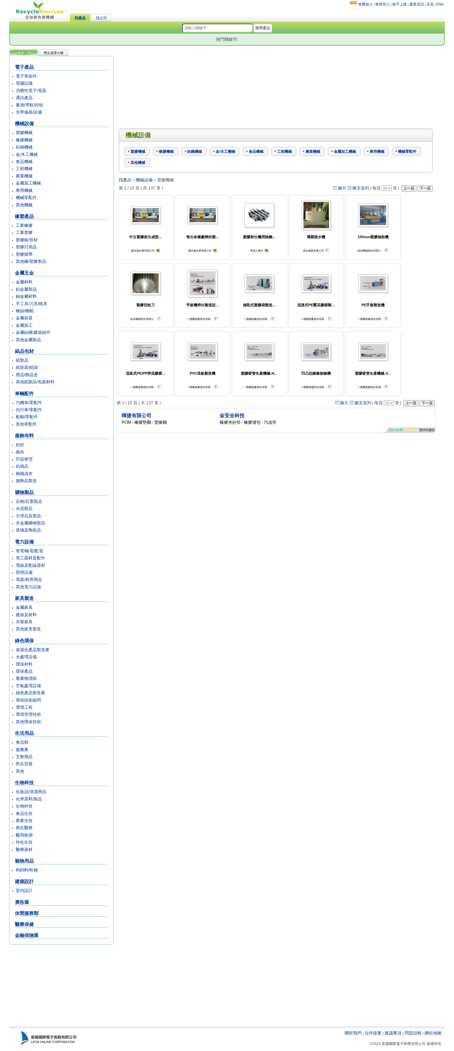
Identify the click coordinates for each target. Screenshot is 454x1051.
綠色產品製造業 (30, 693)
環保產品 (24, 671)
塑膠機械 (24, 132)
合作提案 (373, 1033)
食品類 (22, 742)
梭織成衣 (24, 473)
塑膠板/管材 (27, 240)
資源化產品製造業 (32, 649)
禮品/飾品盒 (27, 375)
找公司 (101, 18)
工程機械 (24, 168)
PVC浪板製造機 (202, 373)
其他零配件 (26, 424)
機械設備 (144, 180)
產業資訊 (416, 4)
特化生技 (24, 842)
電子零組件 (26, 76)
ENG (440, 4)
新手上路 (399, 4)
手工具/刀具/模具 (31, 304)
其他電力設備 (28, 587)
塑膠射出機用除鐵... (259, 237)
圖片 (342, 188)
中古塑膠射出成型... (145, 237)
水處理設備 (26, 657)
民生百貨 (24, 764)
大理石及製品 (28, 516)
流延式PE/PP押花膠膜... (145, 373)
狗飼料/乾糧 (27, 870)
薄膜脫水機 (316, 237)
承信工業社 (256, 250)
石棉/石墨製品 (29, 501)
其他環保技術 (28, 722)
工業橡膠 (24, 225)
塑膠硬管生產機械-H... (259, 373)
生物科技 (24, 806)
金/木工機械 (27, 154)
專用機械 (24, 190)
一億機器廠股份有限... (200, 319)
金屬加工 (24, 325)
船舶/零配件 (27, 417)
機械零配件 (26, 197)
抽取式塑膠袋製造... (259, 305)
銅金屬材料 (26, 296)
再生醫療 (24, 827)
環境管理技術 (28, 714)
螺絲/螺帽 (25, 311)
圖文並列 (360, 188)
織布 (20, 452)
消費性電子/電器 (31, 90)
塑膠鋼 (160, 422)
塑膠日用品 (26, 247)
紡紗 (20, 444)
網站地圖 (433, 1033)
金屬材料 (24, 282)
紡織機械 (24, 147)
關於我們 (353, 1033)
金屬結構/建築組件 (33, 332)
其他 (20, 771)
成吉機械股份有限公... (370, 250)
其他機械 (24, 205)
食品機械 (24, 161)
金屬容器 (24, 318)
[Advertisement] (61, 986)
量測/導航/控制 (29, 105)
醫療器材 (24, 849)
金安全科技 (232, 415)
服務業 (22, 749)
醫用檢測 (24, 835)
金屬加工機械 (28, 183)
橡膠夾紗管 (230, 422)
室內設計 (24, 890)
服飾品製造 (26, 480)
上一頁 (408, 188)
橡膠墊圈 (142, 422)
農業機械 (24, 176)
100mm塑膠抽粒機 (373, 237)
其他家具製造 (28, 629)
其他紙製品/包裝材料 (35, 382)
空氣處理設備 (28, 685)
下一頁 (425, 188)
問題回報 (413, 1033)
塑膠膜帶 (24, 254)
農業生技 (24, 820)
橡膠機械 (24, 140)
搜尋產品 (262, 28)
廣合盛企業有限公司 (143, 250)
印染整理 (24, 459)
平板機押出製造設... (202, 305)
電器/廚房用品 (29, 579)
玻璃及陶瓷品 (28, 530)
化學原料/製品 (29, 799)
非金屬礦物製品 (30, 523)
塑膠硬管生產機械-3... (373, 373)
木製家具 (24, 622)
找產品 (80, 18)
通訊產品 (24, 97)
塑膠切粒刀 (145, 305)
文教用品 (24, 756)
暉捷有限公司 (137, 415)
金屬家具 (24, 607)
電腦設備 (24, 83)
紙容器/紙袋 (27, 367)
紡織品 (22, 466)
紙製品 (22, 360)
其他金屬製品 (28, 340)
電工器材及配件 (30, 558)
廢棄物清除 (26, 678)
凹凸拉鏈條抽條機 (316, 373)
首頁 (430, 4)
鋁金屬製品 (26, 289)
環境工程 (24, 707)
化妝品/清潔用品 (31, 791)
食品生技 (24, 813)
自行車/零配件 (29, 409)
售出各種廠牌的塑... (202, 237)
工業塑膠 (24, 232)
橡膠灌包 (252, 422)
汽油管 (270, 422)
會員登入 (382, 4)
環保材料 (24, 664)
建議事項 (393, 1033)
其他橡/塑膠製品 (31, 261)
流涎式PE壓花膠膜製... (316, 305)
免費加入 (365, 4)
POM (126, 422)
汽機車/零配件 (29, 402)
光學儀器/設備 (29, 112)
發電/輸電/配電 (29, 551)
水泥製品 (24, 508)
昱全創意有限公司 (313, 250)
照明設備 (24, 572)
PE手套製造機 (373, 305)
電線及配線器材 (30, 565)
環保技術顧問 (28, 700)
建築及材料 (26, 615)
